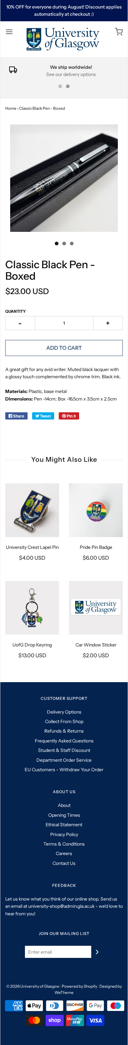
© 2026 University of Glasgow (32, 986)
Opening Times (64, 815)
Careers (64, 853)
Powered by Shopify (79, 986)
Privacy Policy (64, 834)
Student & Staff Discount (64, 750)
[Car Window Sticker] (96, 608)
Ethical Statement (64, 825)
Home (10, 108)
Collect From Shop (64, 721)
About (64, 805)
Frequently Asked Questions (64, 741)
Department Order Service (64, 760)
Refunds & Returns (64, 731)
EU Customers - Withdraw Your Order (64, 770)
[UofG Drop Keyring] (32, 608)
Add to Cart (64, 348)
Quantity (15, 311)
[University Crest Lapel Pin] (32, 510)
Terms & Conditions (64, 844)
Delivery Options (64, 712)
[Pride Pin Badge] (96, 510)
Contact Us (64, 863)
